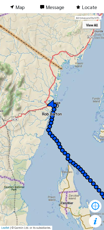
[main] (52, 121)
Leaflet (5, 227)
